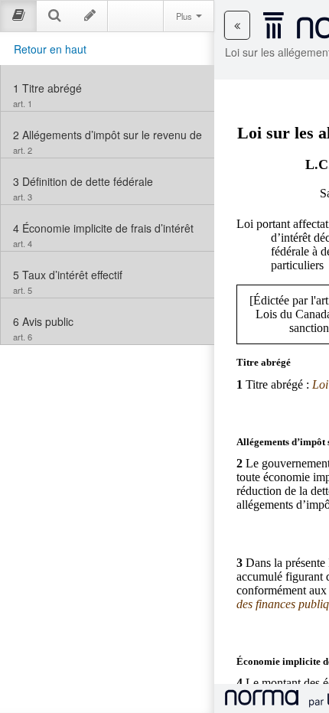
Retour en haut (50, 49)
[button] (237, 25)
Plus (185, 16)
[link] (107, 88)
